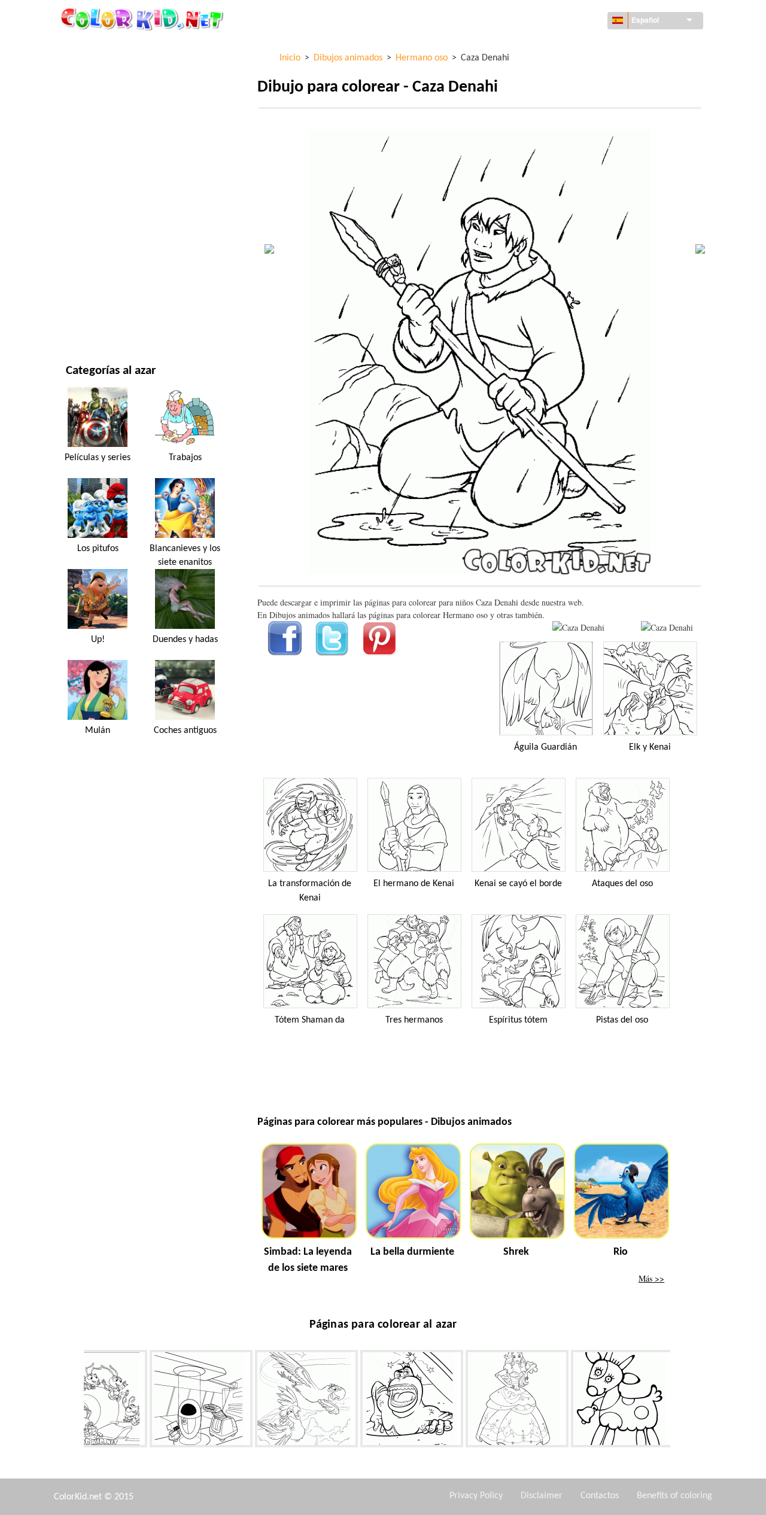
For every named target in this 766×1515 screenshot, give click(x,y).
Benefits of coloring (674, 1496)
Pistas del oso (622, 1020)
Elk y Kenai (650, 747)
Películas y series (100, 292)
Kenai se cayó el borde (518, 884)
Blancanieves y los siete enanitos (185, 555)
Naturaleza (88, 317)
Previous (75, 1401)
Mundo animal (95, 121)
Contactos (599, 1496)
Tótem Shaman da (310, 1020)
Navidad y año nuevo (107, 268)
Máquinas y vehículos (109, 47)
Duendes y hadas (185, 639)
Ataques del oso (622, 884)
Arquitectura (93, 96)
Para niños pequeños (107, 243)
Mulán (97, 730)
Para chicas (88, 170)
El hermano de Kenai (413, 884)
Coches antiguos (185, 730)
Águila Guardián (545, 747)
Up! (98, 639)
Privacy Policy (476, 1496)
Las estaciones (94, 194)
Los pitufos (97, 548)
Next (679, 1401)
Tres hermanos (414, 1020)
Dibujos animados (102, 145)
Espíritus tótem (518, 1020)
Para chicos (88, 219)
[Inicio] (143, 18)
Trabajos (185, 458)
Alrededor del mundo (110, 72)
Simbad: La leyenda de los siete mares (308, 1260)
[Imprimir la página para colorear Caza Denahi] (578, 627)
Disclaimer (542, 1496)
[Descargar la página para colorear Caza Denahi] (667, 627)
